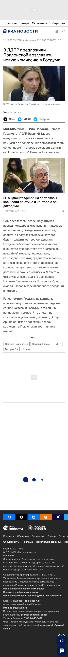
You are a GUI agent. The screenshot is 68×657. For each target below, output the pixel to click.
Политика (8, 536)
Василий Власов (41, 344)
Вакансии (8, 555)
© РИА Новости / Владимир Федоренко (21, 104)
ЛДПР (58, 344)
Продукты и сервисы (48, 541)
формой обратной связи (33, 614)
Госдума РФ (11, 349)
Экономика (38, 536)
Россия (26, 349)
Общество (23, 536)
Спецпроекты (11, 541)
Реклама (28, 541)
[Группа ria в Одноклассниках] (46, 517)
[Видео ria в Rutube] (58, 517)
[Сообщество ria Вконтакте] (34, 517)
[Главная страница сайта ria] (20, 31)
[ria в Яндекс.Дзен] (21, 517)
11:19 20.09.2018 (12, 40)
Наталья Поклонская (16, 344)
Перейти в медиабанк (51, 104)
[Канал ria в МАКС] (9, 517)
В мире (52, 536)
